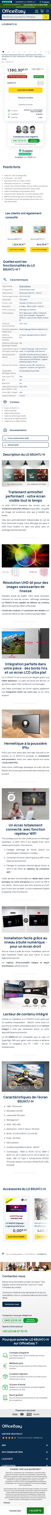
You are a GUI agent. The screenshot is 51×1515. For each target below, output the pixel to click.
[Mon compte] (36, 11)
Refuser (7, 1503)
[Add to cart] (16, 249)
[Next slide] (45, 1218)
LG (5, 59)
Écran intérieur (25, 286)
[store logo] (14, 11)
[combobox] (25, 16)
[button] (4, 52)
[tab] (25, 167)
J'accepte (35, 1510)
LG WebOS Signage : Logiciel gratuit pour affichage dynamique (15, 1226)
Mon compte (36, 11)
